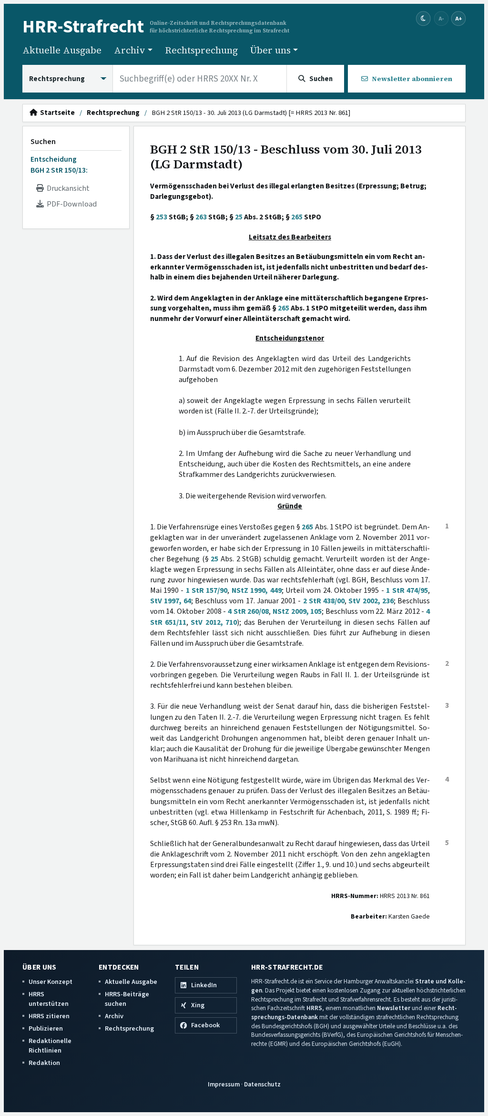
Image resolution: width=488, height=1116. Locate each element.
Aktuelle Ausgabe (62, 50)
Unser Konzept (50, 982)
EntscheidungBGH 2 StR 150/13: (59, 164)
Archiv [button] (129, 50)
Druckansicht (67, 188)
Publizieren (46, 1028)
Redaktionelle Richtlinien (50, 1045)
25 (239, 217)
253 (161, 217)
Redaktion (44, 1063)
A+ (458, 18)
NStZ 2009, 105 (297, 611)
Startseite (56, 113)
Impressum (224, 1084)
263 (201, 217)
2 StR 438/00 (324, 601)
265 (297, 217)
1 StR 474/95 (407, 590)
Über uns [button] (270, 50)
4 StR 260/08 (248, 611)
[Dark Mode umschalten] (423, 18)
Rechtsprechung (201, 50)
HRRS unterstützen (49, 999)
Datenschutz (262, 1084)
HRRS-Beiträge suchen (127, 999)
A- (441, 18)
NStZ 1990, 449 (257, 590)
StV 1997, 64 (170, 601)
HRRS (314, 1008)
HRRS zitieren (49, 1016)
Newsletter (393, 1008)
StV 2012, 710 (214, 622)
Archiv (114, 1016)
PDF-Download (70, 204)
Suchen (43, 141)
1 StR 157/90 (207, 590)
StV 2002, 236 (370, 601)
